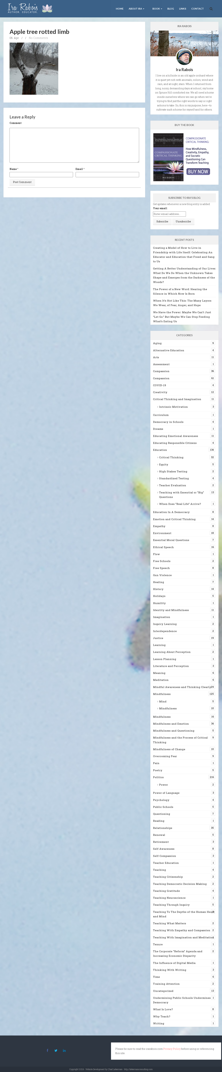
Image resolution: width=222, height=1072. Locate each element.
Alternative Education (168, 350)
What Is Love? (163, 1009)
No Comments (38, 38)
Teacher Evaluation (172, 485)
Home (119, 8)
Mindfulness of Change (169, 749)
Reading (158, 821)
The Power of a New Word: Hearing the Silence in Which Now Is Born (180, 291)
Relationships (162, 828)
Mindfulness (162, 694)
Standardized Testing (174, 478)
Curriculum (161, 415)
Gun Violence (162, 575)
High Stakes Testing (173, 471)
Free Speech (161, 568)
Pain (156, 763)
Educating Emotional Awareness (175, 436)
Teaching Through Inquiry (171, 904)
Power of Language (166, 793)
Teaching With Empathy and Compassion (181, 930)
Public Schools (163, 807)
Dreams (158, 429)
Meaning (159, 673)
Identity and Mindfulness (171, 610)
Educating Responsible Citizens (175, 443)
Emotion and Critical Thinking (174, 519)
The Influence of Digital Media (174, 963)
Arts (156, 357)
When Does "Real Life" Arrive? (180, 504)
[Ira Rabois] (31, 8)
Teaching (159, 869)
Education (160, 450)
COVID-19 (159, 385)
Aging (157, 343)
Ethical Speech (163, 547)
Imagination (161, 617)
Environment (162, 533)
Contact (197, 8)
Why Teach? (161, 1016)
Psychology (161, 800)
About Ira (136, 8)
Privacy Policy (172, 1048)
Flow (156, 554)
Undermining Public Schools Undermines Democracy (182, 1000)
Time (156, 977)
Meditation (161, 680)
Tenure (158, 944)
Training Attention (166, 983)
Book (156, 8)
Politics (158, 777)
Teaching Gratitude (166, 891)
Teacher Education (166, 863)
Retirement (161, 842)
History (158, 589)
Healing (158, 582)
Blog (170, 8)
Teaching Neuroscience (169, 897)
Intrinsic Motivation (173, 406)
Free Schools (161, 561)
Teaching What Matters (169, 923)
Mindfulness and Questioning (173, 730)
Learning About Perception (172, 652)
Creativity (160, 392)
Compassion (161, 371)
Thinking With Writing (169, 970)
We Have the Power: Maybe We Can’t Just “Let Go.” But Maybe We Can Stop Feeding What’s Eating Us (182, 316)
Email (79, 169)
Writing (158, 1023)
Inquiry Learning (165, 624)
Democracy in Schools (168, 422)
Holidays (159, 596)
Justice (158, 638)
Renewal (159, 835)
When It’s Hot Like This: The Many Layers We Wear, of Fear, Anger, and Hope (182, 303)
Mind (162, 701)
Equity (163, 464)
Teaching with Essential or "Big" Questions (181, 495)
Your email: (160, 208)
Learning (159, 645)
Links (182, 8)
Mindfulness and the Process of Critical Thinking (180, 740)
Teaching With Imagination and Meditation (183, 937)
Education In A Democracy (171, 512)
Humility (159, 603)
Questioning (161, 814)
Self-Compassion (164, 856)
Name (13, 169)
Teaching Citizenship (168, 876)
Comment (16, 123)
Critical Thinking (171, 457)
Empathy (159, 526)
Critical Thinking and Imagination (177, 399)
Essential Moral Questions (171, 540)
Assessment (161, 364)
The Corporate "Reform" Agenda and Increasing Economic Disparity (177, 954)
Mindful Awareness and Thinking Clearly (182, 687)
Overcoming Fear (165, 756)
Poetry (157, 770)
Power (163, 784)
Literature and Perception (171, 666)
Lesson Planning (164, 659)
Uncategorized (163, 991)
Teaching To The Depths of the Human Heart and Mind (184, 914)
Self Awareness (163, 848)
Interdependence (165, 631)
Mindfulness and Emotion (171, 723)
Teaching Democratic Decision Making (180, 884)
